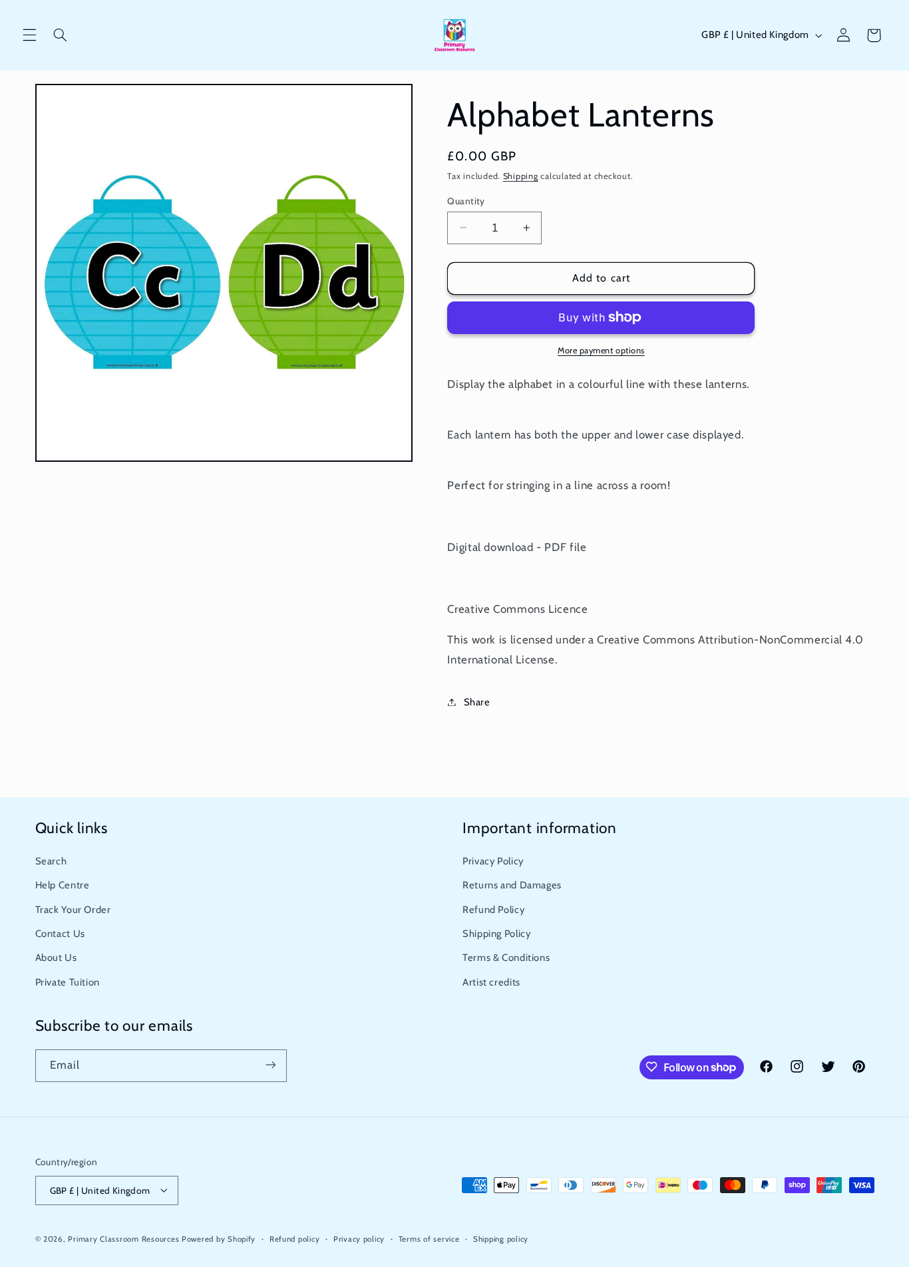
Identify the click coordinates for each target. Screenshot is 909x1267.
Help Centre (62, 886)
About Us (56, 958)
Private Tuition (67, 982)
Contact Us (60, 934)
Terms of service (429, 1238)
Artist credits (491, 982)
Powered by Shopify (219, 1238)
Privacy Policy (493, 861)
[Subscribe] (270, 1065)
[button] (29, 35)
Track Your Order (73, 910)
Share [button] (477, 701)
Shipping (520, 175)
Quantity (465, 200)
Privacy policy (359, 1238)
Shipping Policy (496, 934)
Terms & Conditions (506, 958)
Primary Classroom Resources (123, 1238)
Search (51, 861)
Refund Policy (493, 910)
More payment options (601, 350)
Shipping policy (500, 1238)
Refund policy (295, 1238)
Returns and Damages (512, 886)
